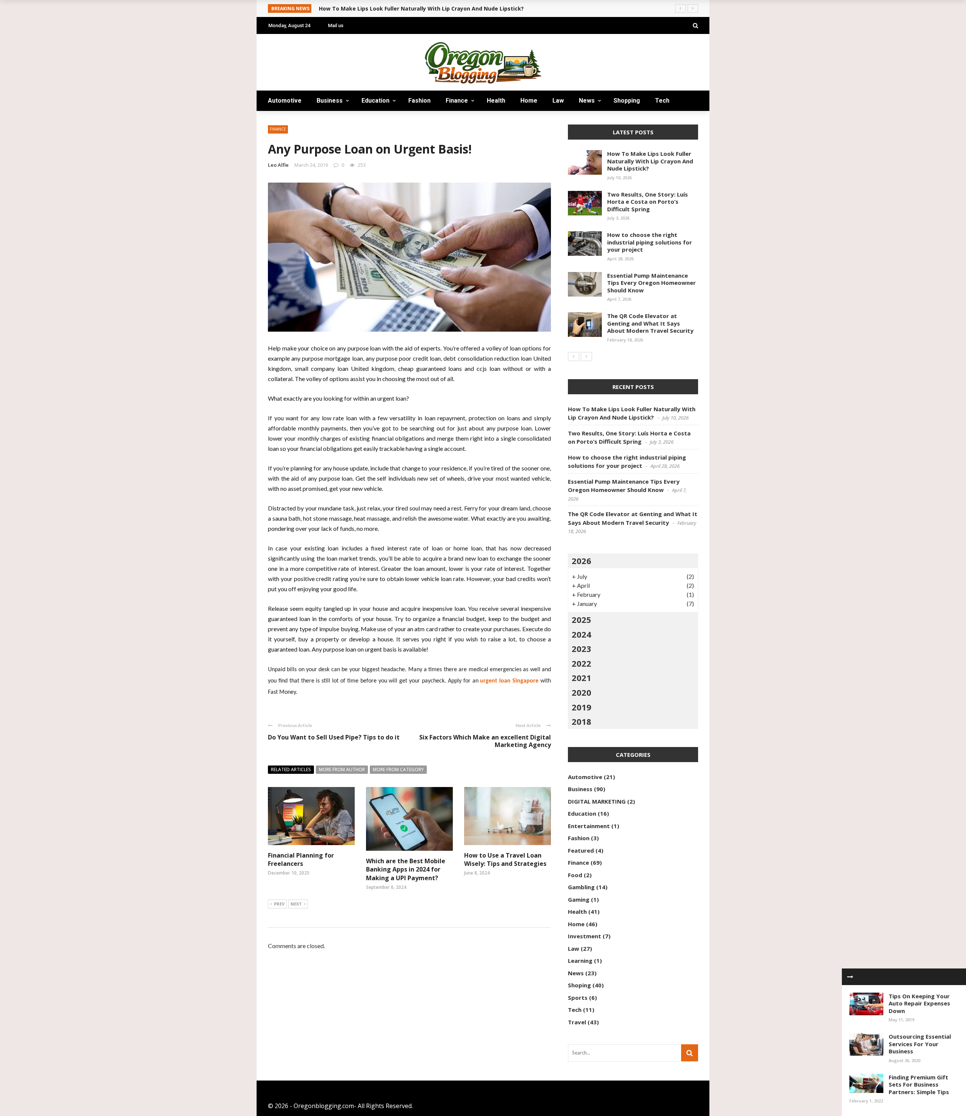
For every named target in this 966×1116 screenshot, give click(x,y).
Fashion (419, 100)
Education (375, 100)
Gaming (578, 899)
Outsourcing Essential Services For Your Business (920, 1044)
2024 (581, 634)
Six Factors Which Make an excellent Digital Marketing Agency (485, 741)
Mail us (335, 25)
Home (528, 100)
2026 (581, 560)
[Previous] (573, 356)
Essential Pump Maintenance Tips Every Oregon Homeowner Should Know (651, 283)
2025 (581, 619)
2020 (581, 692)
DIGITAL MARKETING (597, 801)
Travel (284, 121)
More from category (398, 769)
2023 (581, 648)
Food (575, 875)
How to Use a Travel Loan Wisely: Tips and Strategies (505, 859)
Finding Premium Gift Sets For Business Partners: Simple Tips (919, 1084)
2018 (581, 721)
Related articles (291, 769)
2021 (581, 677)
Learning (580, 960)
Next (296, 904)
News (587, 100)
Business (330, 100)
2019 (581, 707)
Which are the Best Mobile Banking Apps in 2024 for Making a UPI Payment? (405, 869)
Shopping (627, 100)
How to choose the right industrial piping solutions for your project (649, 242)
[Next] (586, 356)
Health (496, 100)
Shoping (579, 985)
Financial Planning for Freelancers (301, 859)
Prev (279, 904)
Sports (578, 997)
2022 (581, 663)
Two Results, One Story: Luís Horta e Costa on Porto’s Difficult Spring (647, 202)
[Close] (850, 976)
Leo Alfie (278, 164)
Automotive (284, 100)
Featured (581, 850)
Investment (584, 936)
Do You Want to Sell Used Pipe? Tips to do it (334, 737)
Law (558, 100)
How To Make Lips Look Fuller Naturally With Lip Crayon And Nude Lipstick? (650, 161)
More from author (342, 769)
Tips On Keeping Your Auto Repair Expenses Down (919, 1003)
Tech (662, 100)
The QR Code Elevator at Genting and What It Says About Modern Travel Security (650, 323)
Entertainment (589, 826)
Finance (457, 100)
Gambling (581, 887)
